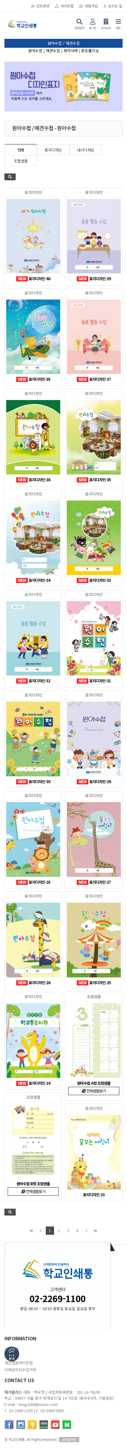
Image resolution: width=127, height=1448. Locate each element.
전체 (20, 150)
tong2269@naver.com (38, 1404)
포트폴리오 (90, 50)
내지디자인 (85, 150)
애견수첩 (53, 50)
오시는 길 (115, 5)
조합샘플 (20, 161)
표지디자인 (53, 150)
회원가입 (91, 5)
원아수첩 (35, 50)
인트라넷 (42, 5)
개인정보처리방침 (18, 1363)
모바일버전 (69, 1439)
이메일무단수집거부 (20, 1369)
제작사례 (71, 50)
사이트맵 (67, 5)
